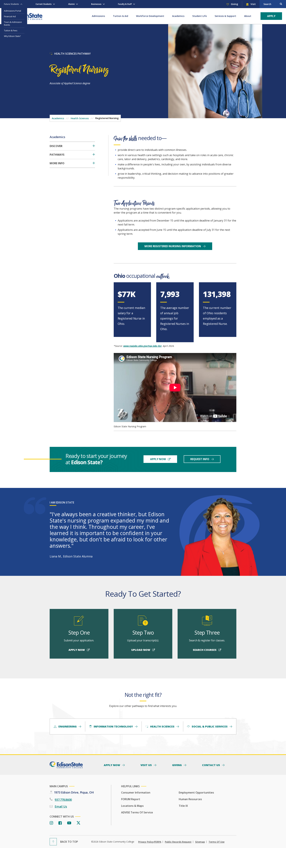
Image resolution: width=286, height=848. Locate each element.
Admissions (98, 16)
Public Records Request (178, 842)
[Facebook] (60, 823)
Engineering (67, 726)
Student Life (199, 16)
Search (267, 4)
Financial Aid (10, 16)
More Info (57, 163)
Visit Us (146, 764)
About (247, 16)
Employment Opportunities (196, 792)
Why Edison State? (12, 36)
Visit (253, 4)
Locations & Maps (132, 806)
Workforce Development (150, 16)
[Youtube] (69, 823)
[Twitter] (78, 823)
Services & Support (225, 16)
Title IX (183, 806)
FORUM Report (130, 799)
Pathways (57, 154)
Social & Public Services (209, 726)
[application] (175, 387)
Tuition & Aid (120, 16)
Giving (234, 4)
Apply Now (158, 459)
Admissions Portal (12, 10)
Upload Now (141, 650)
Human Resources (190, 799)
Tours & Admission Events (13, 23)
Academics (178, 16)
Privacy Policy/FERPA (149, 842)
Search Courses (205, 650)
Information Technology (113, 726)
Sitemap (200, 842)
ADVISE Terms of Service (137, 812)
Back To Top (69, 842)
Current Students (44, 4)
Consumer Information (135, 792)
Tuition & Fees (10, 30)
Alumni (71, 4)
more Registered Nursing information (173, 246)
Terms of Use (216, 842)
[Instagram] (51, 823)
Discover (56, 146)
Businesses (96, 4)
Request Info (200, 459)
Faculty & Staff (125, 4)
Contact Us (211, 764)
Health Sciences (80, 118)
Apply (271, 16)
